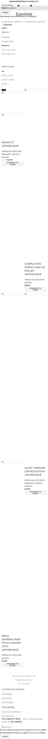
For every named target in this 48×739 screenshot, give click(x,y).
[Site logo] (8, 6)
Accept (5, 736)
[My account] (26, 6)
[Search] (22, 6)
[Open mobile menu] (45, 6)
